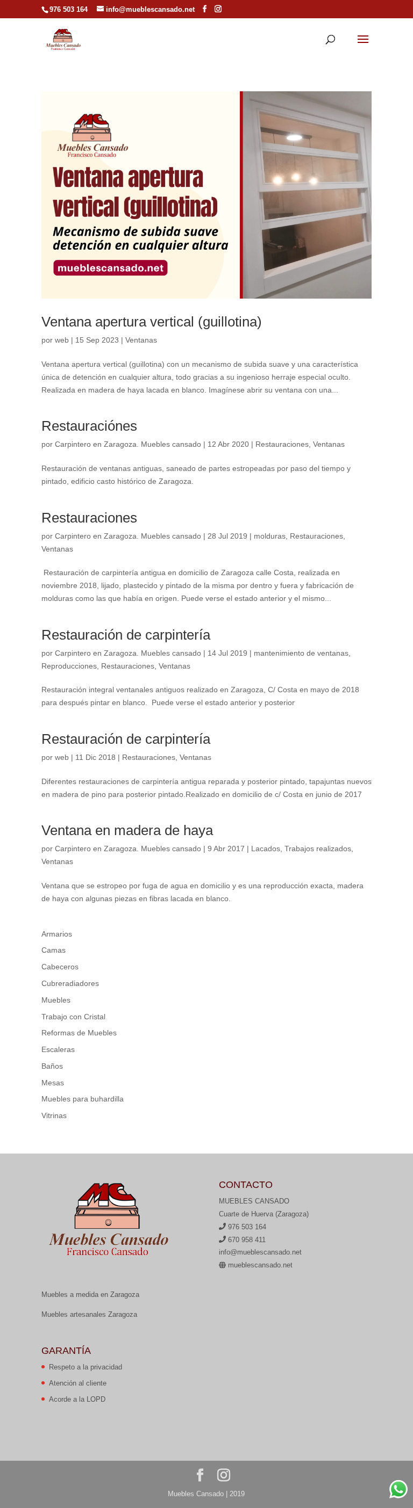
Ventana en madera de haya (127, 830)
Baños (52, 1066)
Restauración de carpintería (125, 635)
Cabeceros (60, 966)
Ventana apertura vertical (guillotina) (151, 322)
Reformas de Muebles (79, 1032)
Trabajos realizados (317, 848)
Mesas (52, 1082)
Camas (53, 950)
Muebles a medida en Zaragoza (90, 1295)
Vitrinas (54, 1115)
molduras (270, 536)
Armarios (56, 934)
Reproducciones (69, 666)
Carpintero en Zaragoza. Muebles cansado (128, 444)
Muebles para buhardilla (82, 1098)
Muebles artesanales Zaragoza (89, 1314)
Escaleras (58, 1049)
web (62, 340)
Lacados (265, 848)
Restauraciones (282, 444)
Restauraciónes (89, 426)
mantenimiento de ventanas (301, 653)
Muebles (55, 1000)
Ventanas (141, 340)
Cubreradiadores (70, 983)
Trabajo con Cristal (73, 1016)
